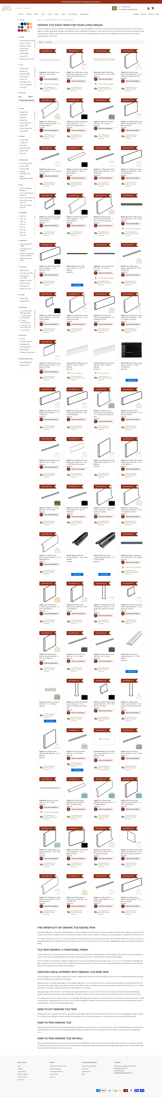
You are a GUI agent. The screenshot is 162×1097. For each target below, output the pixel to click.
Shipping (20, 1069)
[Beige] (19, 24)
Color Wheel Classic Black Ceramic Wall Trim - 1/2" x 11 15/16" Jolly (77, 510)
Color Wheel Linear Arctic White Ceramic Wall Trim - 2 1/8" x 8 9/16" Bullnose (77, 412)
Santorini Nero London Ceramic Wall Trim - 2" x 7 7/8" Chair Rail (104, 557)
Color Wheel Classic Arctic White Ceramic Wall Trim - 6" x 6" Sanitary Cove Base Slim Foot (77, 74)
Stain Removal (86, 1071)
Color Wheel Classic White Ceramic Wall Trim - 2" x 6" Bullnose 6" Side (131, 899)
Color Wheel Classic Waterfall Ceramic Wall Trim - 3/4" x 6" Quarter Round (76, 802)
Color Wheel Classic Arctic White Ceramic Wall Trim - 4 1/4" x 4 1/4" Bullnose (131, 462)
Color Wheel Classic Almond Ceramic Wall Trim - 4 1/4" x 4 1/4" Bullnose (49, 656)
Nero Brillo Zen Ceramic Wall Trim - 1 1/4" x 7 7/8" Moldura (77, 557)
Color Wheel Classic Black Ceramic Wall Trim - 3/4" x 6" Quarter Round (77, 171)
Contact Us (21, 1079)
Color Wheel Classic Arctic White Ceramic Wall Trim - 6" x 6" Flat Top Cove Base (131, 607)
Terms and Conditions (56, 1071)
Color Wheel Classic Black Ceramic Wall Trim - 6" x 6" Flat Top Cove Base (49, 317)
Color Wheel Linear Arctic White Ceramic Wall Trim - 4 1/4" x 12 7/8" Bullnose (131, 171)
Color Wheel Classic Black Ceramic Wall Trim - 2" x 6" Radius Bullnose (77, 219)
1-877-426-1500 (125, 7)
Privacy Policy (54, 1074)
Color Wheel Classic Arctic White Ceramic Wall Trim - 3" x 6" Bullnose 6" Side (131, 123)
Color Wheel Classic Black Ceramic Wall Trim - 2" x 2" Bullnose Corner (77, 852)
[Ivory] (25, 27)
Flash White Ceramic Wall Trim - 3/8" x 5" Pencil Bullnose (77, 365)
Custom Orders (22, 1077)
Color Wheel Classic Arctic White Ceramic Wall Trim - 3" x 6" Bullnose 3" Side (50, 365)
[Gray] (19, 27)
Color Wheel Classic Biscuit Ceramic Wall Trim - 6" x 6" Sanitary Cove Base (104, 852)
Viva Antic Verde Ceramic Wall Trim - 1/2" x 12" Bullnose (76, 268)
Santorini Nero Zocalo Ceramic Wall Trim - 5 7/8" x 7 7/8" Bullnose (131, 365)
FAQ (19, 1066)
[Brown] (28, 24)
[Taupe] (25, 30)
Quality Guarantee (55, 1069)
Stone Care (85, 1069)
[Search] (114, 8)
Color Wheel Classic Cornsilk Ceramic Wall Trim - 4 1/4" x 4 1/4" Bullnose (49, 607)
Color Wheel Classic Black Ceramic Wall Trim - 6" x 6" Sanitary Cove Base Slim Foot (77, 123)
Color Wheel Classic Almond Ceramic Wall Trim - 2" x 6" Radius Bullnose (49, 123)
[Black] (22, 24)
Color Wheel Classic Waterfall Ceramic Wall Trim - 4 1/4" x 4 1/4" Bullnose (131, 802)
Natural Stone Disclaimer (89, 1066)
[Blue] (25, 24)
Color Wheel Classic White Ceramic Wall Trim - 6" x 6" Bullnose (50, 753)
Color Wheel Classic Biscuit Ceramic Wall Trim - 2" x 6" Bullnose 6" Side (131, 412)
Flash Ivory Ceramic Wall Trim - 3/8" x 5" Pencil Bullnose (104, 365)
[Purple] (19, 30)
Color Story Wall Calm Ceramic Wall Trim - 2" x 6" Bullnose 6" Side (104, 753)
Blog (83, 1074)
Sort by (41, 42)
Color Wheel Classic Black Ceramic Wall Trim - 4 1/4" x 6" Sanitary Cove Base (104, 510)
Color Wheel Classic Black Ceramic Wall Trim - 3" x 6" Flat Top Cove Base (49, 219)
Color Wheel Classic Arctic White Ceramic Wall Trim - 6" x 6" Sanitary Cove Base (77, 317)
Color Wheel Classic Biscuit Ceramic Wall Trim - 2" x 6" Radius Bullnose (50, 557)
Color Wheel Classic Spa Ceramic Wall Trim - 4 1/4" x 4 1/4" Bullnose (50, 852)
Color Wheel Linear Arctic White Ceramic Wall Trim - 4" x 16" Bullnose (49, 412)
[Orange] (28, 27)
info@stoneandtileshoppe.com (129, 9)
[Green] (22, 27)
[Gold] (31, 24)
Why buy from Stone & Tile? (58, 1066)
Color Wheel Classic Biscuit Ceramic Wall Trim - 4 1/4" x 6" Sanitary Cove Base (131, 510)
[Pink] (31, 27)
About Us (52, 1077)
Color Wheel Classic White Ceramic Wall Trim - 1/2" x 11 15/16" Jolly (104, 899)
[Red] (22, 30)
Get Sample (77, 285)
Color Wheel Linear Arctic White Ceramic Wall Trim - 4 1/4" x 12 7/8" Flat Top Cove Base (77, 462)
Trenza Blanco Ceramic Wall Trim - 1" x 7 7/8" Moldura (130, 656)
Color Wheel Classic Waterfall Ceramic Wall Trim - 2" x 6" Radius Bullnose (104, 802)
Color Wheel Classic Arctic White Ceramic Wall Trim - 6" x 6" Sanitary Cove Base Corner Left (131, 852)
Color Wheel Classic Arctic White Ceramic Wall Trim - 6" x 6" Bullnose (104, 462)
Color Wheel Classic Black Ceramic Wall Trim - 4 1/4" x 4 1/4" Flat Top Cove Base (104, 704)
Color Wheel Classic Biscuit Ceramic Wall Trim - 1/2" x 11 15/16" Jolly (131, 268)
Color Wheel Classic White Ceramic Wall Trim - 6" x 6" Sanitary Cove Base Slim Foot (131, 74)
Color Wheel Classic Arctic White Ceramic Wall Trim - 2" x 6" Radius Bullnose (50, 899)
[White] (28, 30)
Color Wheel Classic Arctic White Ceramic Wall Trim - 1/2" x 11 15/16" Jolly (104, 171)
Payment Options (23, 1074)
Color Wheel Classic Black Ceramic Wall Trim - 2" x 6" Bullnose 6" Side (49, 268)
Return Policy (22, 1071)
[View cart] (152, 8)
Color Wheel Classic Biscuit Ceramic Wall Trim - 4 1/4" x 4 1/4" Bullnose (77, 607)
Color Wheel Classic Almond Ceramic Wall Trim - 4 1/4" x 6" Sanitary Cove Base (103, 219)
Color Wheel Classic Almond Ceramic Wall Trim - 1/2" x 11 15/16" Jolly (77, 899)
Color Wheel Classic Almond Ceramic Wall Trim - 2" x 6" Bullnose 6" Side (104, 317)
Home (39, 20)
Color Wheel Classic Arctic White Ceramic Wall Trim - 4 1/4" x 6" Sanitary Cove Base (131, 317)
